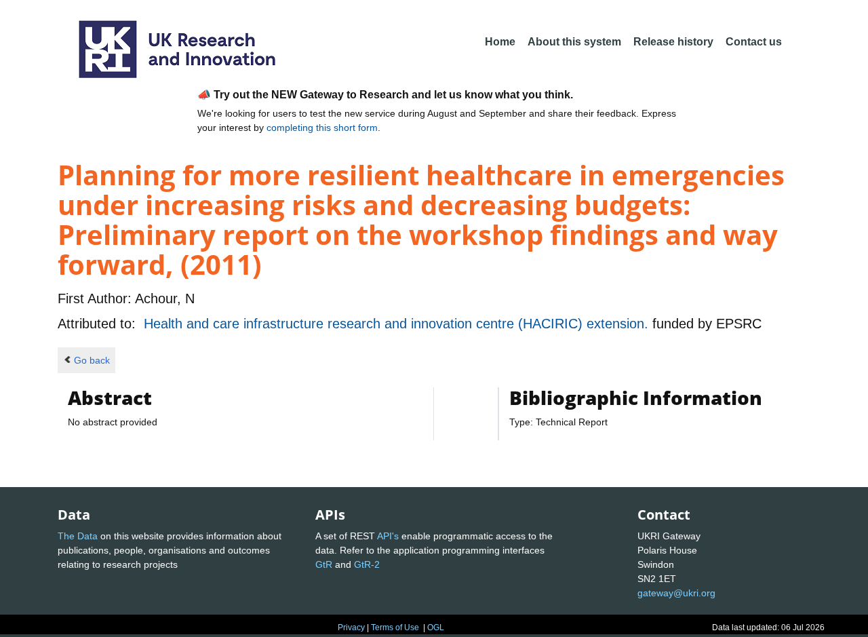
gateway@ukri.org (676, 592)
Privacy (351, 627)
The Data (78, 535)
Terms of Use (395, 627)
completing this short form (322, 127)
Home (500, 41)
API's (388, 535)
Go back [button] (92, 360)
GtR (323, 564)
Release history (673, 41)
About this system (574, 41)
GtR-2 (367, 564)
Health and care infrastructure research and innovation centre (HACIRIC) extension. (398, 323)
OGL (435, 627)
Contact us (754, 41)
